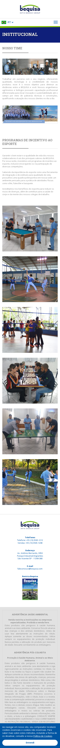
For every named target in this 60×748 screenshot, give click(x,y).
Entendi (30, 742)
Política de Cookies (42, 736)
